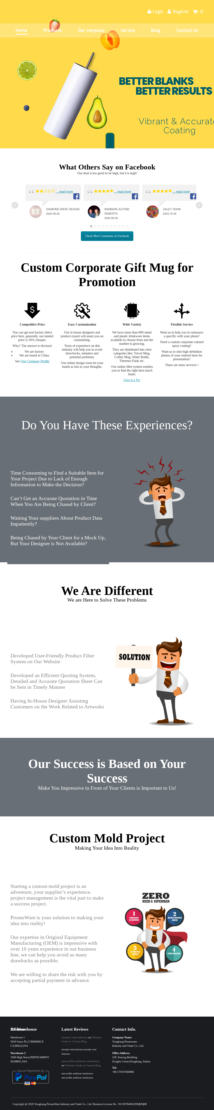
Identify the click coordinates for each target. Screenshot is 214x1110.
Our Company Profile (35, 361)
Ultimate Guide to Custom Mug (83, 1065)
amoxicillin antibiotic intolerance (80, 1061)
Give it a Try (132, 380)
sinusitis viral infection (74, 1037)
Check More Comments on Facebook (107, 236)
